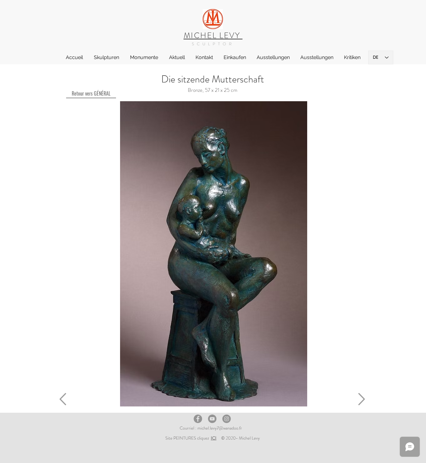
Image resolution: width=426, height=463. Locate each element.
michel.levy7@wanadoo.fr (219, 428)
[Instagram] (226, 419)
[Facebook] (198, 419)
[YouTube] (212, 419)
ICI (213, 438)
